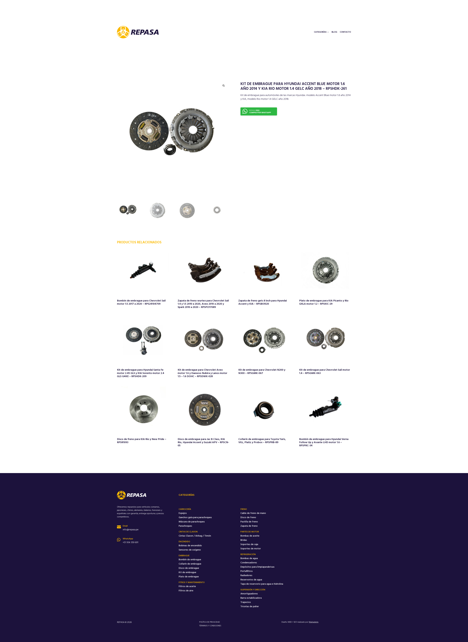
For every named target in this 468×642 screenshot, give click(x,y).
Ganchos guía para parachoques (195, 517)
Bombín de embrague (190, 560)
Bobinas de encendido (190, 546)
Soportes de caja (249, 544)
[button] (223, 85)
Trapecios (245, 602)
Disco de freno (248, 517)
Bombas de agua (249, 558)
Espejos (183, 513)
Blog (334, 32)
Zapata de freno (249, 526)
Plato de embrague (189, 577)
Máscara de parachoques (192, 522)
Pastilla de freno (249, 522)
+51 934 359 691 (130, 542)
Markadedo (313, 622)
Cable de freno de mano (253, 513)
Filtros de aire (186, 591)
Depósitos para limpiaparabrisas (257, 567)
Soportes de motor (250, 549)
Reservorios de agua (251, 580)
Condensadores (248, 563)
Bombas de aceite (249, 536)
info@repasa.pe (130, 530)
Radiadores (246, 575)
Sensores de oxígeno (190, 550)
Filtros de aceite (187, 586)
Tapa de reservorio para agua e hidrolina (261, 584)
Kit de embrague (187, 572)
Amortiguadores (249, 594)
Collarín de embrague (190, 564)
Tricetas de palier (249, 607)
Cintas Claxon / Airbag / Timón (195, 536)
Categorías (320, 32)
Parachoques (185, 526)
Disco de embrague (189, 568)
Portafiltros (246, 571)
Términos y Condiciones (210, 625)
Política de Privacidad (209, 622)
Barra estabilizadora (251, 598)
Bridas (243, 540)
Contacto (345, 32)
